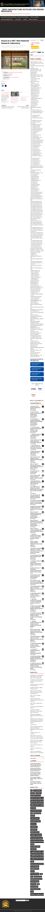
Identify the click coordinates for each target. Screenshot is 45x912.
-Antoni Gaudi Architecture (35, 222)
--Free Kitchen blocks (34, 125)
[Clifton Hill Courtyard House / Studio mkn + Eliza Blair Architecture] (6, 97)
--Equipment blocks (34, 93)
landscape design (37, 856)
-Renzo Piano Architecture (35, 213)
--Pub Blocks (32, 99)
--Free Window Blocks (34, 164)
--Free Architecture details (35, 129)
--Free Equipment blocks (34, 124)
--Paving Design (33, 278)
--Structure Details (33, 189)
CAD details (35, 818)
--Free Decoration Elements (35, 142)
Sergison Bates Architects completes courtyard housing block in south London (15, 98)
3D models (38, 793)
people (32, 871)
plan (41, 874)
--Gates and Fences (34, 291)
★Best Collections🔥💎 (34, 61)
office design (35, 866)
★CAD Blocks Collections (35, 248)
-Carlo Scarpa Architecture (35, 203)
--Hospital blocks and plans (35, 98)
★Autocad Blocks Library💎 (35, 76)
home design (36, 835)
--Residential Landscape (34, 296)
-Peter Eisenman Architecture (35, 233)
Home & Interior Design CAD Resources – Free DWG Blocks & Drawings (15, 17)
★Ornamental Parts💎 (34, 70)
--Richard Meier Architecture (35, 243)
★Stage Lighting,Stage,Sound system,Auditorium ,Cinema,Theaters (35, 302)
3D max (32, 793)
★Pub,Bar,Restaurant (34, 352)
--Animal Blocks (33, 104)
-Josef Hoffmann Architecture (35, 228)
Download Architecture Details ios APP (36, 364)
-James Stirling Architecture (35, 227)
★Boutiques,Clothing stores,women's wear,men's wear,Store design (35, 333)
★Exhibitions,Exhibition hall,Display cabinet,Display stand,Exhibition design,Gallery (36, 325)
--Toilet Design (33, 279)
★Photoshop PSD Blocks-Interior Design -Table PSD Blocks (35, 783)
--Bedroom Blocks (33, 90)
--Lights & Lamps (33, 83)
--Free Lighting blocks (34, 127)
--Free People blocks (34, 158)
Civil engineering (33, 282)
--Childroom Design (34, 274)
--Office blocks (33, 94)
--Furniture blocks (33, 89)
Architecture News (5, 47)
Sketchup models (33, 354)
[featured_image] (15, 68)
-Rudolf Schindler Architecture (35, 214)
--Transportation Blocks (34, 87)
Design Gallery (33, 72)
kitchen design (35, 846)
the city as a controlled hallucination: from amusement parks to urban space (36, 711)
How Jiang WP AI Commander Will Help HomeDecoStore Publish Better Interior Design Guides (36, 676)
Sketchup (33, 884)
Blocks (32, 815)
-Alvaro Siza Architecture (35, 220)
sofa (38, 884)
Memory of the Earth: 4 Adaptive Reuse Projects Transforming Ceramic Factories (36, 741)
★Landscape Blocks (34, 290)
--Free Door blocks (33, 149)
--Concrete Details (33, 173)
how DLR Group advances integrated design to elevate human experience (37, 700)
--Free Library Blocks (34, 115)
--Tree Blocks (32, 103)
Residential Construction (36, 878)
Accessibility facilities (35, 795)
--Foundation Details (34, 184)
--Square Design (33, 299)
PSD (32, 876)
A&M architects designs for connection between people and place (36, 715)
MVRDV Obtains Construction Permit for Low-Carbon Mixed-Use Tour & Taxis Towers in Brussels (36, 737)
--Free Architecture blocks (35, 141)
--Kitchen (32, 77)
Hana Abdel (10, 45)
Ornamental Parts (35, 868)
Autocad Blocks (36, 811)
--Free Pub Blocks (33, 116)
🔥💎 (38, 48)
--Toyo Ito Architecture (34, 245)
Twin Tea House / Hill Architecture (24, 97)
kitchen (32, 844)
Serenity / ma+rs (33, 724)
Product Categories (33, 19)
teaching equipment (35, 889)
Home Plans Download (34, 288)
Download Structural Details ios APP (35, 374)
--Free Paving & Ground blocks (36, 155)
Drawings (34, 827)
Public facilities (37, 876)
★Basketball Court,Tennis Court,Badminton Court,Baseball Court (36, 329)
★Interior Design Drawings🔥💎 (36, 267)
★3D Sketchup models (34, 286)
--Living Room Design (34, 277)
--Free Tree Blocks (33, 163)
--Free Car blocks (33, 147)
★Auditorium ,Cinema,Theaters (36, 338)
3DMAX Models (33, 283)
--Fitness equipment (34, 85)
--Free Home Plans (33, 138)
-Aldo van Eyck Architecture (35, 217)
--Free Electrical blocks (34, 150)
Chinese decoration (34, 356)
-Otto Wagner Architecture (35, 207)
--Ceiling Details (33, 179)
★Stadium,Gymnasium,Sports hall (36, 307)
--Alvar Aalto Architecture (35, 236)
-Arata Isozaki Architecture (35, 202)
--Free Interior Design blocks (35, 140)
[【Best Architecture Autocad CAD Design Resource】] (22, 6)
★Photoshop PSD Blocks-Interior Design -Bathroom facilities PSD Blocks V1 (35, 769)
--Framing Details (33, 185)
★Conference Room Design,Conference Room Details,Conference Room (35, 342)
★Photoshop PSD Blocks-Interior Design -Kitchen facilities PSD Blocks (35, 774)
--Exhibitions (32, 254)
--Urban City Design (34, 297)
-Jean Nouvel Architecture (35, 205)
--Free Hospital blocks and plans (36, 112)
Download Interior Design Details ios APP (36, 379)
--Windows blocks (33, 91)
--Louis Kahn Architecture (35, 241)
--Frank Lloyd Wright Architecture (36, 237)
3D (31, 790)
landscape (33, 849)
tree (32, 891)
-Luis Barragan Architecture (35, 206)
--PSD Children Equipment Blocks (36, 258)
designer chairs (35, 821)
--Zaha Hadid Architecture (35, 247)
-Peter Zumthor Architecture (35, 235)
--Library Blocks (33, 100)
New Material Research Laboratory (15, 72)
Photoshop (32, 106)
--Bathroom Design (34, 270)
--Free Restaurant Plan (34, 134)
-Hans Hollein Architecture (35, 223)
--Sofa (31, 82)
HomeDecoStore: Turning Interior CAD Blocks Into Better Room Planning (36, 681)
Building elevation (33, 280)
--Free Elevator (33, 132)
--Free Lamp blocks (34, 151)
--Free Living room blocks (35, 128)
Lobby (32, 861)
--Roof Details (33, 187)
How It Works (18, 19)
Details (33, 824)
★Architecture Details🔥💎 (35, 172)
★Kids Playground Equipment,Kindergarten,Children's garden (36, 319)
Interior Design (18, 47)
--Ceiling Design (33, 273)
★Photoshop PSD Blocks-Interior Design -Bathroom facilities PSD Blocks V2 (35, 765)
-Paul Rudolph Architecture (35, 209)
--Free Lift (32, 133)
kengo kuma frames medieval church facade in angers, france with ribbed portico (36, 692)
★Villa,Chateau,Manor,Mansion (36, 304)
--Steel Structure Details (34, 193)
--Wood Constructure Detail (35, 192)
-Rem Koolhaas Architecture (35, 211)
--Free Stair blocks (33, 159)
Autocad (33, 808)
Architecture (16, 45)
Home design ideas (12, 47)
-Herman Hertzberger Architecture (36, 224)
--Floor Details (33, 175)
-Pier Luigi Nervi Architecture (35, 210)
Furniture (34, 829)
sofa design (34, 886)
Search (42, 40)
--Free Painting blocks (34, 154)
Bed (31, 813)
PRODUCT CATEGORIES (34, 17)
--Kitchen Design (33, 275)
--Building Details (33, 177)
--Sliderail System (33, 188)
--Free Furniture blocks (34, 145)
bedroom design (37, 813)
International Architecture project (36, 167)
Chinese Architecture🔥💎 (35, 355)
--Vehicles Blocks (33, 102)
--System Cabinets (33, 86)
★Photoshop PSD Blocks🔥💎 (36, 256)
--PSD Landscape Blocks (35, 261)
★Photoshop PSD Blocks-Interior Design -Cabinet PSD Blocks (36, 778)
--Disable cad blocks (34, 95)
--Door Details (33, 183)
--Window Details (33, 190)
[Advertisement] (22, 29)
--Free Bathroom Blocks (34, 137)
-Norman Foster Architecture (35, 232)
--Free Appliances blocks (34, 120)
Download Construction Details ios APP (36, 369)
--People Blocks (33, 97)
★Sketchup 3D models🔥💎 (35, 287)
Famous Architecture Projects (36, 166)
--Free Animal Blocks (34, 146)
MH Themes (29, 910)
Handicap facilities (35, 832)
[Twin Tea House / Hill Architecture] (24, 94)
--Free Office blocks (34, 143)
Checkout (25, 19)
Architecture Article (22, 45)
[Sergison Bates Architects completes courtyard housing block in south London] (15, 94)
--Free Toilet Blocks (34, 162)
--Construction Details (34, 180)
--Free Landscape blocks (35, 153)
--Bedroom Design (33, 271)
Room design (35, 881)
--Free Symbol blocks (34, 160)
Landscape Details (37, 859)
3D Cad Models (33, 284)
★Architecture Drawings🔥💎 (35, 250)
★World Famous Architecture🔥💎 (36, 198)
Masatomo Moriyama (13, 77)
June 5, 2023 (5, 45)
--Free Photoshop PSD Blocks (36, 265)
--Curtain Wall (32, 181)
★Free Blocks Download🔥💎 (7, 19)
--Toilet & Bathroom (34, 78)
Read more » (3, 81)
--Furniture (32, 80)
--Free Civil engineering (34, 130)
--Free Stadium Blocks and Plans (36, 117)
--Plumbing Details (33, 176)
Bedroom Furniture (34, 81)
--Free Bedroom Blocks (34, 110)
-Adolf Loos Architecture (35, 215)
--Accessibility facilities (34, 194)
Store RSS (33, 760)
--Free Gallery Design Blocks (35, 111)
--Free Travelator (33, 136)
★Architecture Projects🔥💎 (35, 249)
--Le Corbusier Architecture (35, 240)
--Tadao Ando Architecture (35, 244)
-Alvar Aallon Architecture (35, 201)
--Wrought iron (33, 292)
